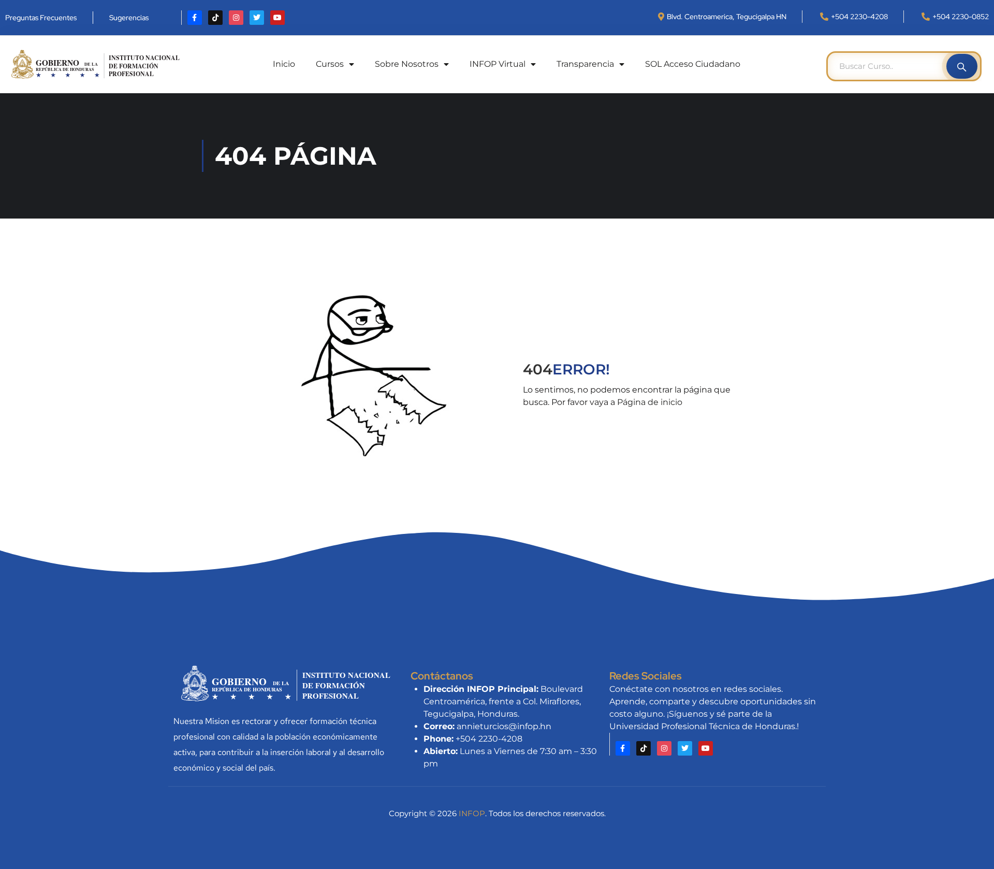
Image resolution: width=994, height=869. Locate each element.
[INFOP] (96, 63)
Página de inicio (649, 402)
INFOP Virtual (497, 64)
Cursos (330, 64)
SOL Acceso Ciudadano (692, 64)
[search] (961, 66)
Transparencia (585, 64)
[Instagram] (236, 17)
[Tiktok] (215, 17)
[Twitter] (257, 17)
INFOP (472, 813)
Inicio (284, 64)
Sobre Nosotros (406, 64)
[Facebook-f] (194, 17)
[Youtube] (277, 17)
